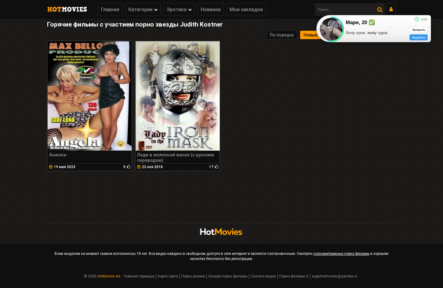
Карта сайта (168, 276)
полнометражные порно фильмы (341, 254)
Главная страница (139, 276)
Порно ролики (193, 276)
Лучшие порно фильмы (227, 276)
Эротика (177, 9)
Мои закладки (246, 9)
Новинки (211, 9)
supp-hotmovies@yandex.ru (334, 276)
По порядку (282, 35)
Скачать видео (263, 276)
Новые (310, 35)
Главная (110, 9)
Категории (140, 9)
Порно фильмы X (293, 276)
